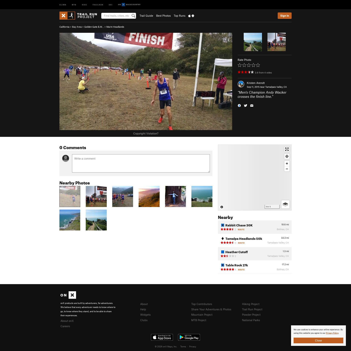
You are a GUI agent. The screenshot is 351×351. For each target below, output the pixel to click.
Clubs (144, 320)
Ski (111, 4)
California (64, 26)
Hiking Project (250, 304)
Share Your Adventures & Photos (211, 309)
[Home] (80, 16)
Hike (84, 4)
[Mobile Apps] (191, 15)
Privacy (192, 346)
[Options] (285, 204)
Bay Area (77, 26)
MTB (74, 4)
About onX (67, 320)
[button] (239, 105)
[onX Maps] (68, 297)
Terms (183, 346)
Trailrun (98, 4)
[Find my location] (287, 156)
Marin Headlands (115, 26)
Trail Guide (146, 15)
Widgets (145, 314)
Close (318, 340)
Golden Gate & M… (94, 26)
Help (143, 309)
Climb (62, 4)
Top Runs (179, 15)
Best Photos (163, 15)
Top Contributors (201, 304)
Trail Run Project (252, 309)
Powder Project (251, 314)
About (144, 304)
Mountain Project (201, 314)
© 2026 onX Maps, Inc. (166, 346)
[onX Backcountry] (129, 5)
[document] (318, 335)
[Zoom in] (287, 163)
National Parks (251, 320)
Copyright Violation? (145, 133)
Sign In (284, 15)
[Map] (254, 177)
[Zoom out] (287, 168)
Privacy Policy (332, 333)
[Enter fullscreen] (287, 149)
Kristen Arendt (256, 82)
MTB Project (198, 320)
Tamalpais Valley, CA (276, 86)
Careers (65, 326)
